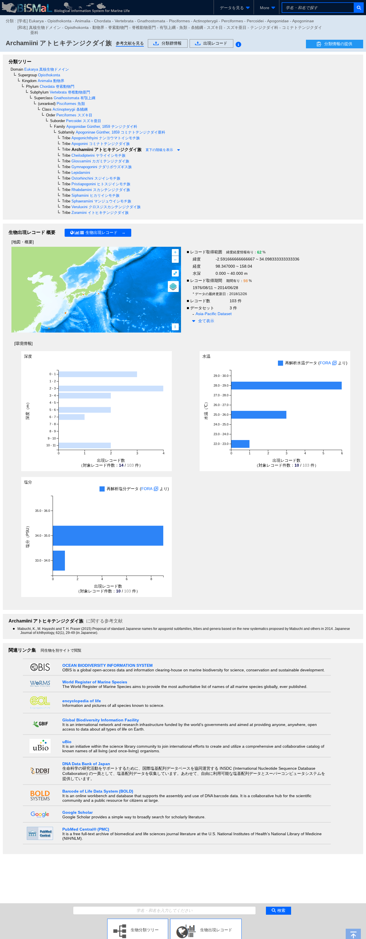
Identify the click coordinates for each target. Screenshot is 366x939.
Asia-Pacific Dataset (214, 313)
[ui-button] (358, 7)
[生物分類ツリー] (137, 921)
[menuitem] (234, 7)
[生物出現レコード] (206, 921)
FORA (325, 363)
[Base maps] (173, 286)
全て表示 (206, 321)
